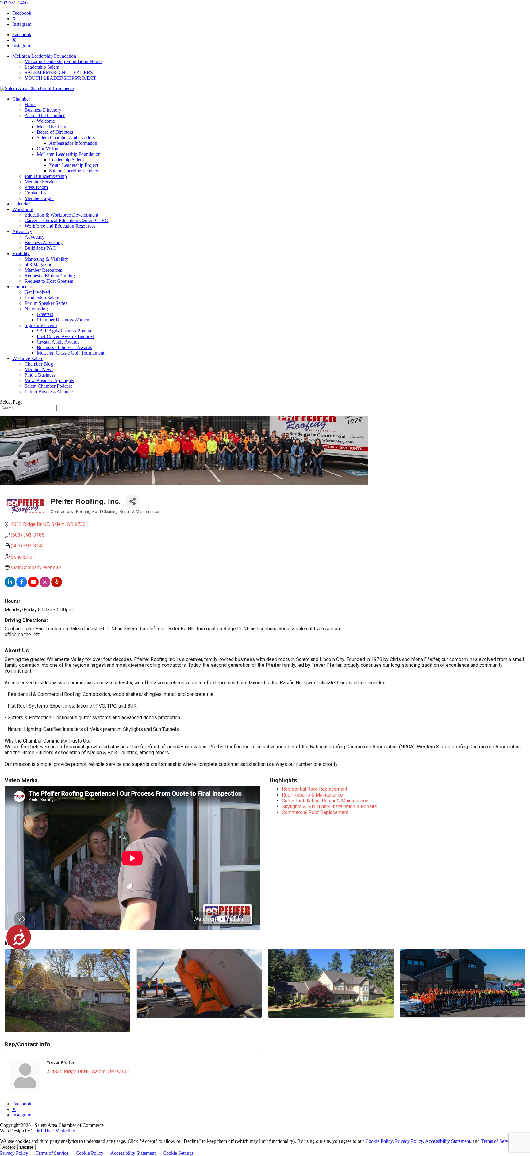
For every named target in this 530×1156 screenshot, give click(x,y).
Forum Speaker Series (46, 303)
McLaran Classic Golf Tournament (70, 352)
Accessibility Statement (447, 1141)
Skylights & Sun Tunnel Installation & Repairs (329, 806)
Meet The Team (52, 126)
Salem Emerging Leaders (73, 170)
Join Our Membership (46, 176)
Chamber (21, 99)
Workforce (22, 209)
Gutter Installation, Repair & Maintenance (325, 801)
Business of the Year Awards (64, 347)
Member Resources (43, 270)
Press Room (36, 187)
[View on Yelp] (56, 586)
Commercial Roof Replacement (315, 812)
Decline (26, 1147)
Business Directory (43, 110)
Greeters (45, 314)
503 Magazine (38, 264)
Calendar (21, 203)
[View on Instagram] (45, 586)
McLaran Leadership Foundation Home (63, 61)
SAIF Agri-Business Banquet (65, 330)
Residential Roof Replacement (314, 789)
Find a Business (40, 375)
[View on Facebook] (21, 586)
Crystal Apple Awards (58, 341)
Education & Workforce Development (61, 214)
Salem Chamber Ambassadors (66, 137)
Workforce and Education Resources (60, 226)
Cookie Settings (178, 1153)
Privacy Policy (409, 1141)
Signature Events (41, 325)
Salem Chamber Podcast (48, 386)
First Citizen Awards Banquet (65, 336)
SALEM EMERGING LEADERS (59, 72)
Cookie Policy (379, 1141)
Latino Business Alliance (49, 391)
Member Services (41, 181)
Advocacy (22, 231)
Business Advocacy (44, 242)
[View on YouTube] (33, 586)
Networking (36, 308)
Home (30, 104)
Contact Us (35, 192)
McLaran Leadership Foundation (44, 56)
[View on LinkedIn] (10, 586)
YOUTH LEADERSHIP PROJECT (60, 78)
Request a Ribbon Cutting (50, 275)
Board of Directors (55, 132)
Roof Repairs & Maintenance (312, 795)
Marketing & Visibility (46, 259)
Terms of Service (497, 1141)
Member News (39, 369)
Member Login (39, 198)
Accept (8, 1147)
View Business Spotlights (49, 380)
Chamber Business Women (63, 319)
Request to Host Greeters (49, 281)
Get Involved (37, 292)
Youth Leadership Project (73, 165)
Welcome (46, 121)
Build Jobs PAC (40, 248)
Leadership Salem (42, 67)
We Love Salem (27, 358)
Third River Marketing (53, 1130)
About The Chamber (45, 115)
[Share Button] (132, 501)
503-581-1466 (14, 2)
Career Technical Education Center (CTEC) (67, 220)
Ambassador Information (73, 143)
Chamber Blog (39, 364)
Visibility (21, 253)
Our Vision (47, 148)
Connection (23, 286)
